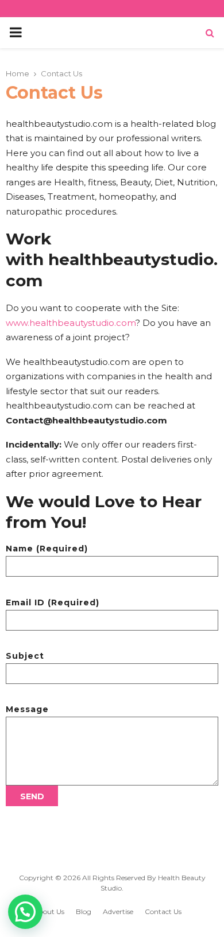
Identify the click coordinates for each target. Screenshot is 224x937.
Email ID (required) (52, 602)
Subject (25, 656)
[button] (25, 912)
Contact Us (163, 911)
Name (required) (47, 548)
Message (27, 709)
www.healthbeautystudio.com (71, 322)
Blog (83, 911)
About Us (48, 911)
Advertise (118, 911)
